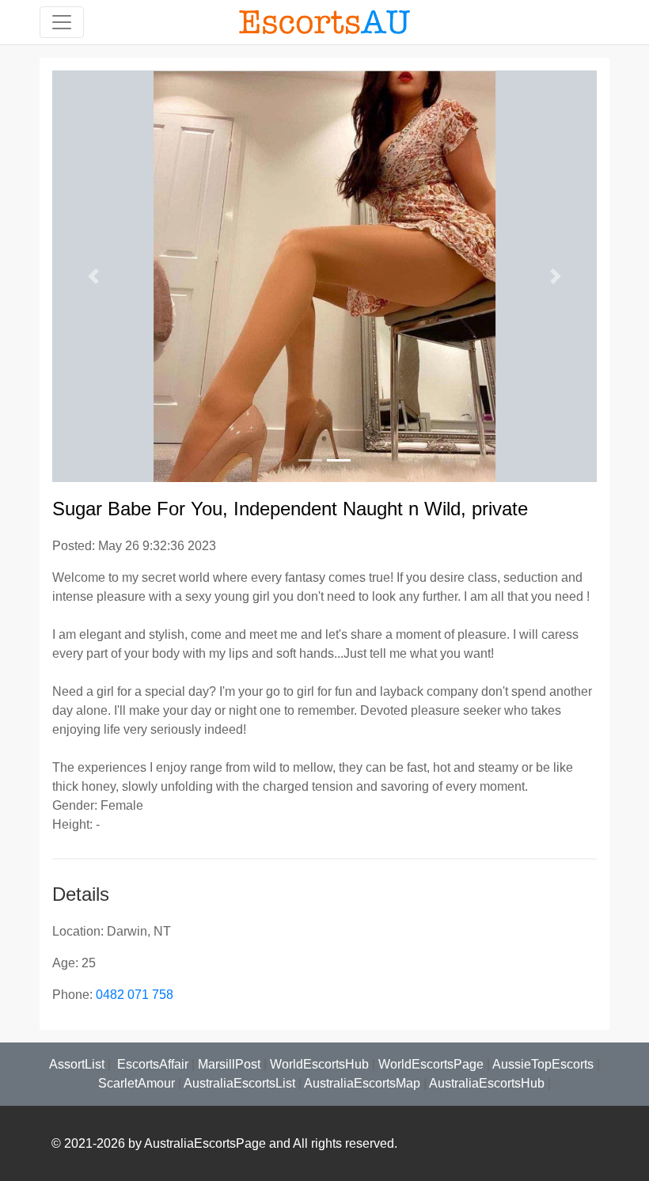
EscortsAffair (151, 1064)
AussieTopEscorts (543, 1064)
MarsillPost (229, 1064)
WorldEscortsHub (319, 1064)
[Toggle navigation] (62, 22)
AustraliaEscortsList (239, 1083)
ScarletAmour (136, 1083)
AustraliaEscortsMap (362, 1083)
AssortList (76, 1064)
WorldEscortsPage (431, 1064)
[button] (93, 276)
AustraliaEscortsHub (487, 1083)
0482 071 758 (134, 994)
